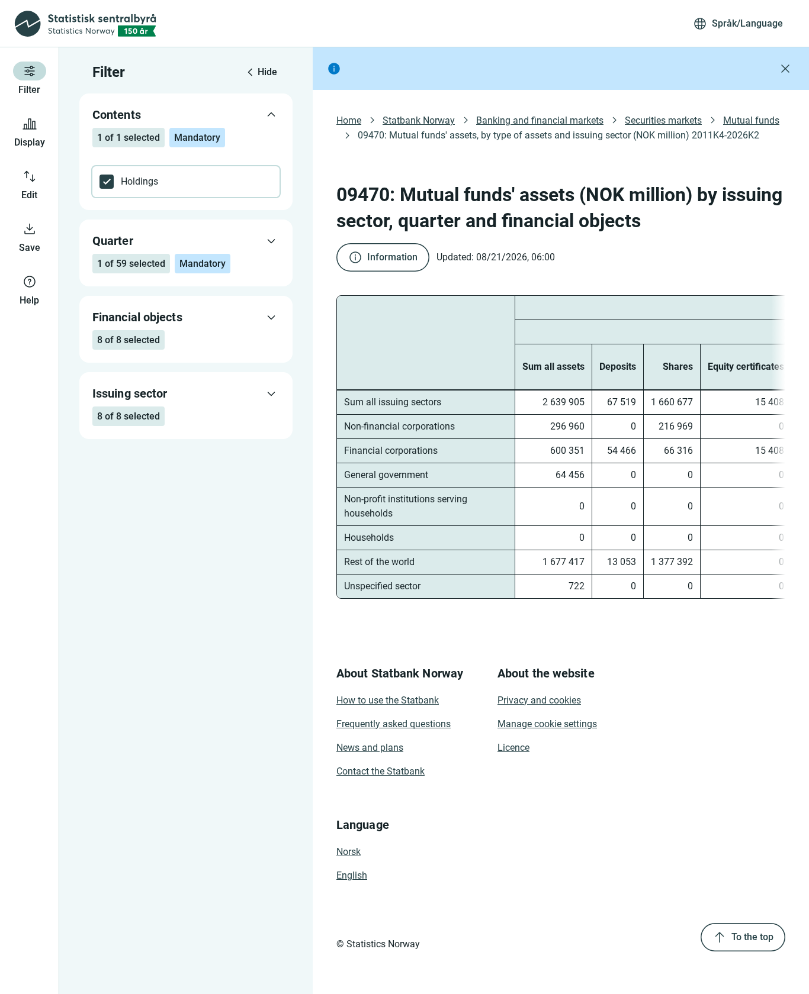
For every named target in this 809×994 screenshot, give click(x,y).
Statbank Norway (419, 120)
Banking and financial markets (539, 120)
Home (348, 120)
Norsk (348, 851)
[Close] (785, 68)
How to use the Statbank (387, 700)
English (351, 875)
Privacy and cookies (539, 700)
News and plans (369, 747)
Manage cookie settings (547, 724)
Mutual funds (751, 120)
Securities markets (663, 120)
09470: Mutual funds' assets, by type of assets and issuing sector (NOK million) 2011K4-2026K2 (558, 135)
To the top (752, 937)
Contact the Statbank (380, 771)
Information (392, 257)
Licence (513, 747)
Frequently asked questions (393, 724)
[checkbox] (186, 182)
